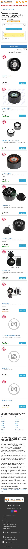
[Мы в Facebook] (12, 511)
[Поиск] (17, 2)
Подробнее (22, 83)
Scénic (2, 432)
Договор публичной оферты (9, 524)
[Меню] (26, 2)
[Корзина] (23, 2)
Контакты (5, 517)
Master (16, 423)
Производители (6, 528)
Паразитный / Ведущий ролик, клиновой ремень (13, 141)
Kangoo (3, 419)
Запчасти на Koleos (8, 9)
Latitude (17, 421)
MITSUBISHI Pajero (18, 489)
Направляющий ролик (7, 368)
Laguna (3, 421)
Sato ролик (7, 76)
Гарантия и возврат (7, 522)
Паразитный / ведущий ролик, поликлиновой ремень (12, 110)
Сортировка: (11, 52)
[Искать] (23, 25)
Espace (16, 417)
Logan (2, 423)
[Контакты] (20, 2)
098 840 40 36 (15, 505)
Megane (3, 427)
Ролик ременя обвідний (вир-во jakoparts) (12, 336)
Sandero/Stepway (19, 430)
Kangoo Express (19, 419)
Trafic (16, 432)
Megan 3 (17, 425)
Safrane (3, 430)
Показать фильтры (14, 46)
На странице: (19, 49)
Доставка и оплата (7, 520)
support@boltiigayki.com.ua (11, 542)
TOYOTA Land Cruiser (8, 489)
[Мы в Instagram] (15, 511)
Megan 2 (3, 425)
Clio (2, 417)
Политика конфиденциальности (10, 526)
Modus (16, 427)
